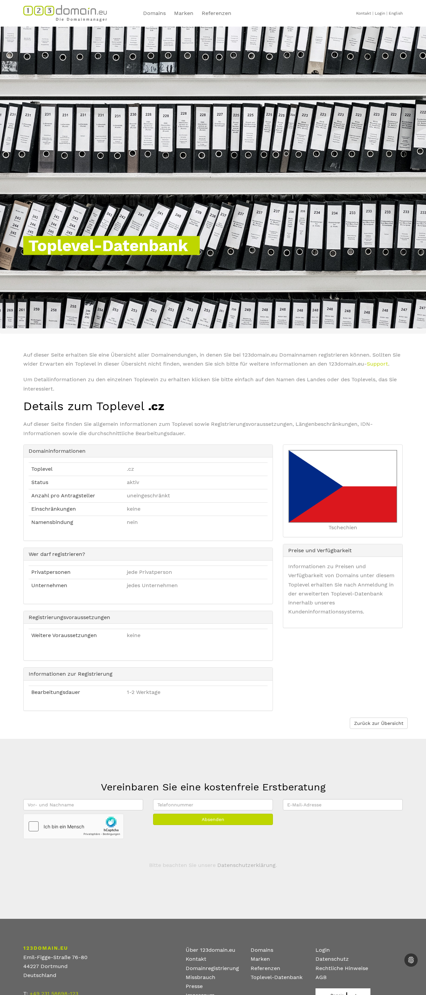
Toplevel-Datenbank (277, 977)
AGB (321, 977)
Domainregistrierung (212, 968)
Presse (194, 986)
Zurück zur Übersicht (378, 723)
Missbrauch (200, 977)
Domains (154, 13)
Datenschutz (332, 959)
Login (380, 13)
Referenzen (216, 13)
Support (377, 364)
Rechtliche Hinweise (342, 968)
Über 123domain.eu (210, 950)
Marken (183, 13)
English (396, 13)
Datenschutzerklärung (246, 865)
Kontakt (363, 13)
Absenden (213, 819)
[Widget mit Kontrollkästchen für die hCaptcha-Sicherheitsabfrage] (73, 826)
